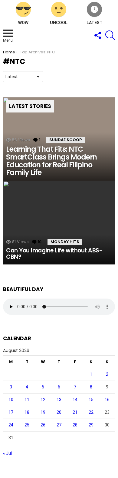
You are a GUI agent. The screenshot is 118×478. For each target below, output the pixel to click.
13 (59, 399)
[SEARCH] (110, 35)
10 (10, 399)
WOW (23, 22)
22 (91, 412)
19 (43, 412)
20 (59, 412)
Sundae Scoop (65, 140)
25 (27, 425)
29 (91, 425)
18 (27, 412)
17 (10, 412)
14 (75, 399)
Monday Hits (65, 242)
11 (27, 399)
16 (107, 399)
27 (59, 425)
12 (43, 399)
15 (91, 399)
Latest (95, 22)
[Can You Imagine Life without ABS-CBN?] (59, 223)
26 (43, 425)
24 (10, 425)
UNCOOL (58, 22)
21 (75, 412)
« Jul (7, 453)
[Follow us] (97, 35)
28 (75, 425)
